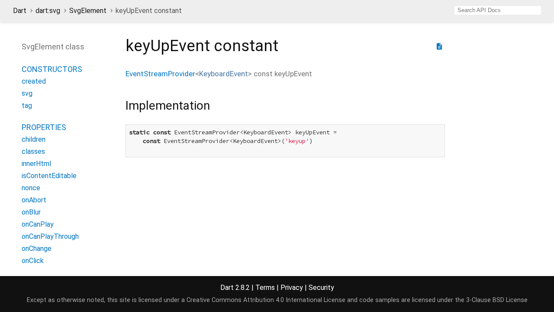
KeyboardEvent (223, 73)
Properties (44, 127)
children (33, 139)
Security (321, 287)
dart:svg (47, 10)
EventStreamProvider (160, 73)
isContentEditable (49, 176)
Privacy (291, 287)
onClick (33, 261)
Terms (265, 287)
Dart (19, 10)
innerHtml (36, 163)
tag (27, 105)
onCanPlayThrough (50, 236)
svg (27, 93)
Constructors (52, 69)
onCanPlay (38, 224)
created (34, 81)
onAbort (34, 200)
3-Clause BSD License (497, 300)
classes (33, 151)
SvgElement (87, 10)
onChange (37, 248)
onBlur (31, 212)
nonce (31, 188)
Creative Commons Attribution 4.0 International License (266, 300)
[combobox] (497, 10)
